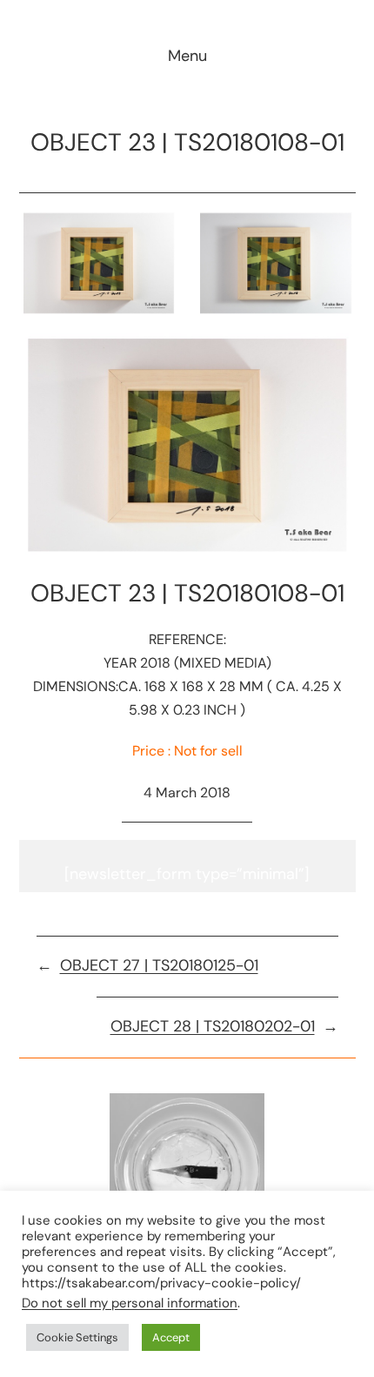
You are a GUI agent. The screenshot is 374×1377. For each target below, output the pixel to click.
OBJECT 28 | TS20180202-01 (212, 1026)
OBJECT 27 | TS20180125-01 (159, 965)
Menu (187, 55)
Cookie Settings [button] (77, 1337)
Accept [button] (171, 1337)
